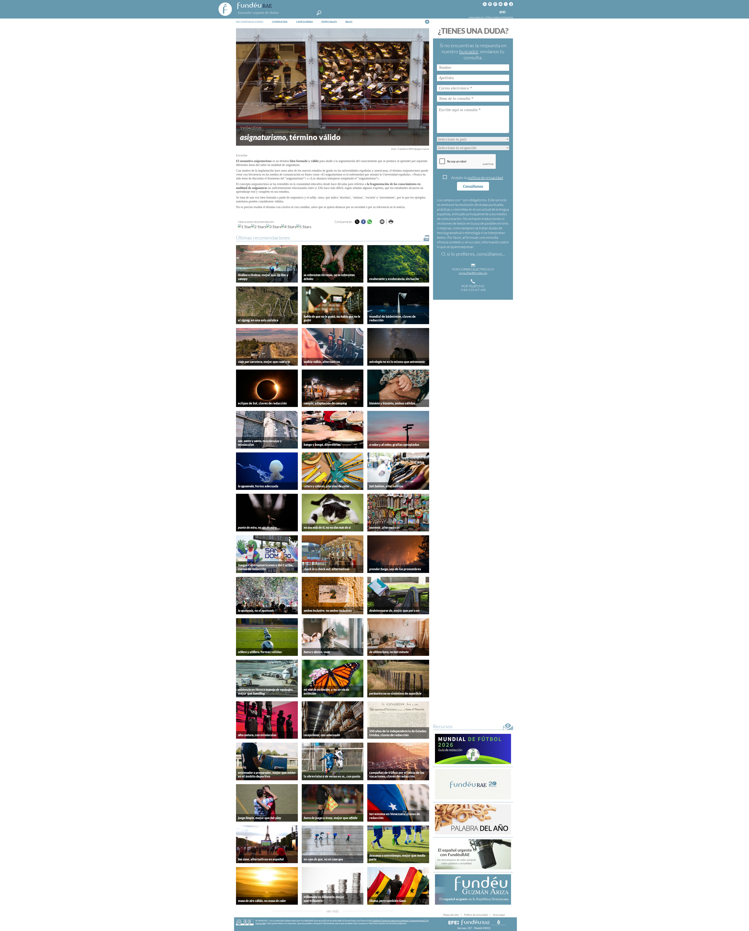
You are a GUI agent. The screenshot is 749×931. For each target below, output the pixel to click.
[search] (319, 13)
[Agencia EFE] (502, 12)
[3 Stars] (273, 226)
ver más (333, 911)
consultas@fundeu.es (473, 273)
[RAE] (510, 11)
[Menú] (427, 22)
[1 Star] (244, 226)
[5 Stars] (303, 226)
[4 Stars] (288, 226)
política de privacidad (485, 177)
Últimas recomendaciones (263, 238)
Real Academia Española (500, 17)
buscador (468, 51)
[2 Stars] (258, 226)
